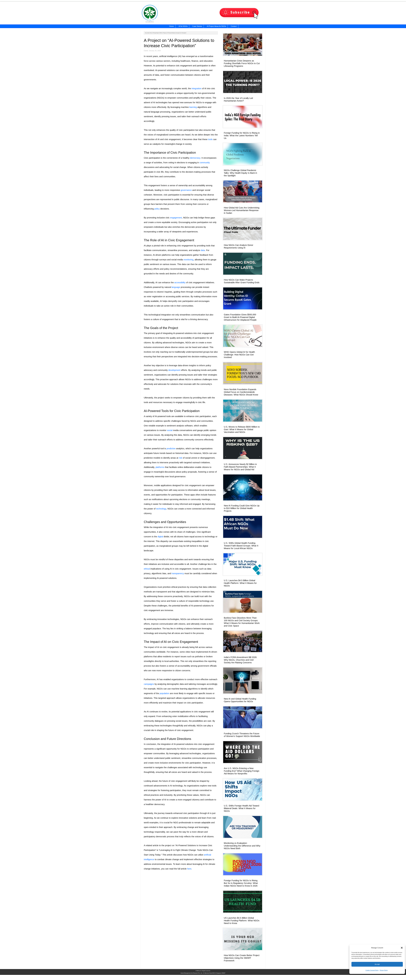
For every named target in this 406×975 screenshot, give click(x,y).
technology (161, 509)
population (164, 693)
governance (186, 190)
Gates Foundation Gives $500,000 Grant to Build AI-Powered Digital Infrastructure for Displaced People (240, 317)
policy (157, 209)
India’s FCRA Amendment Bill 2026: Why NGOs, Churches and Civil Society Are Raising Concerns (240, 660)
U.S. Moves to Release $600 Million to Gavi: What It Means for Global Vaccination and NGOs (242, 429)
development (174, 370)
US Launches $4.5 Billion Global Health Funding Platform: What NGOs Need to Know (241, 920)
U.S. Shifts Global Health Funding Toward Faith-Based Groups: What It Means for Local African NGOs (241, 545)
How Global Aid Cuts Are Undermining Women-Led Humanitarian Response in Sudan (241, 210)
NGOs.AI (163, 13)
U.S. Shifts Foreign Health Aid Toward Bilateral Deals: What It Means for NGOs (241, 808)
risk (180, 458)
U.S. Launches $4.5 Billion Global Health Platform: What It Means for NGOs (240, 583)
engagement (176, 217)
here (189, 869)
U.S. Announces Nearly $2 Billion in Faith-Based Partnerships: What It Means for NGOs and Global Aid (240, 467)
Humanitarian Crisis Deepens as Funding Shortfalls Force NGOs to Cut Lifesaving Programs (242, 63)
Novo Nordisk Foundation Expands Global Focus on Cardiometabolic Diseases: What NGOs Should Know (241, 392)
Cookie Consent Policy (372, 970)
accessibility (179, 282)
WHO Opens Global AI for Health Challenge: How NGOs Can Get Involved (239, 354)
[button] (402, 948)
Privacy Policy (384, 970)
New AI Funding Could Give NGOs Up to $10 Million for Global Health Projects (241, 508)
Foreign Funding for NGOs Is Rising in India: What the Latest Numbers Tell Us (242, 135)
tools (210, 139)
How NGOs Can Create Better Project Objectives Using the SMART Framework (241, 958)
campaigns (149, 684)
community (205, 162)
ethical (147, 569)
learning (193, 107)
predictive (171, 448)
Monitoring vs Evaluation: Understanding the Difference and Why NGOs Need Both (242, 846)
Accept (377, 964)
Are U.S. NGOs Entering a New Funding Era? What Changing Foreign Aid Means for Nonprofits (241, 771)
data (203, 250)
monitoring (188, 259)
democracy (195, 158)
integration (196, 88)
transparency (178, 573)
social (169, 430)
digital (160, 536)
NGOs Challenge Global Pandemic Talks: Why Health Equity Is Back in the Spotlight (240, 173)
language (175, 287)
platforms (160, 467)
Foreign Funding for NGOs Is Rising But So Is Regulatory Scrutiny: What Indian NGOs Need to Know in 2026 (241, 883)
